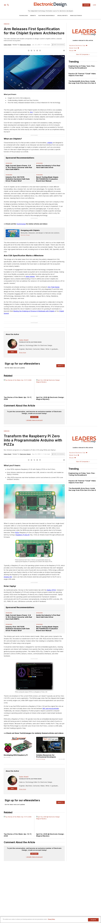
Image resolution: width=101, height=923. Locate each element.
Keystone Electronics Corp (77, 45)
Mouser (71, 50)
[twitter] (34, 50)
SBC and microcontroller (51, 708)
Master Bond (73, 48)
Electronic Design (25, 44)
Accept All (93, 919)
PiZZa (17, 532)
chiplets (49, 142)
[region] (50, 920)
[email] (40, 50)
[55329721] (12, 233)
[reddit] (37, 50)
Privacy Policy (51, 919)
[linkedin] (31, 50)
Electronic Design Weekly (46, 15)
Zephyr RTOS (51, 590)
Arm (31, 112)
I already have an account (34, 420)
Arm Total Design (53, 287)
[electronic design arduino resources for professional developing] (50, 745)
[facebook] (28, 50)
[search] (8, 5)
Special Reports (62, 15)
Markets (33, 15)
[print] (64, 50)
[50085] (18, 745)
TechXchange (21, 224)
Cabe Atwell (7, 44)
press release (30, 276)
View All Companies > (83, 54)
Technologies (23, 15)
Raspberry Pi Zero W (23, 535)
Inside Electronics (76, 15)
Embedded (6, 24)
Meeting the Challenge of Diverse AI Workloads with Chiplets (34, 311)
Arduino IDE (8, 577)
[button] (5, 5)
